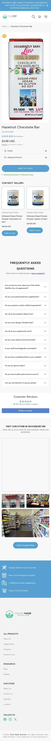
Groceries (7, 649)
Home (4, 26)
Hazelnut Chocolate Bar (21, 26)
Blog (5, 669)
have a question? (38, 273)
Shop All (7, 639)
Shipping (4, 144)
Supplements (9, 644)
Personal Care (9, 654)
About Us (7, 688)
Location (7, 704)
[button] (46, 16)
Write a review (25, 410)
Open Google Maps (26, 545)
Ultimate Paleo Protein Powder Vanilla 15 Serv (37, 217)
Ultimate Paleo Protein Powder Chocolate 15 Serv (12, 219)
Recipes (7, 674)
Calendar (7, 699)
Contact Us (8, 694)
